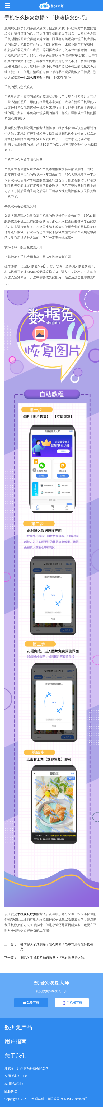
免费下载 (32, 1003)
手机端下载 (73, 1003)
